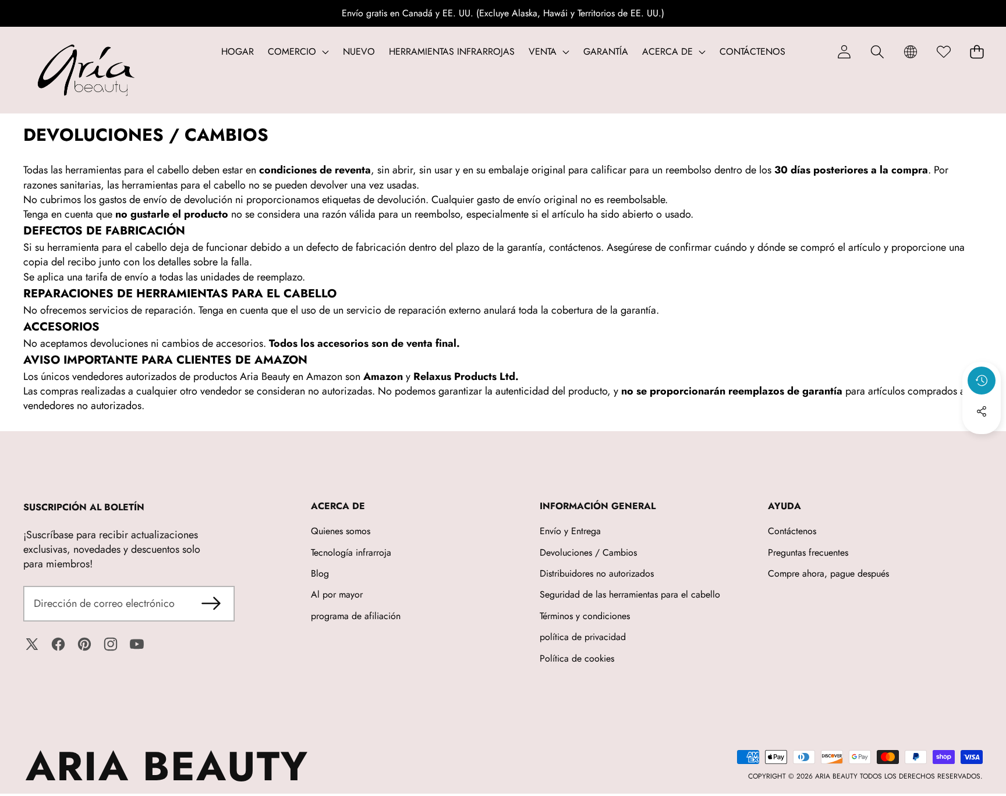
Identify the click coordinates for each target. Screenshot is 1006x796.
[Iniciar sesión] (844, 51)
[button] (877, 51)
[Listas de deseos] (943, 51)
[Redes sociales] (982, 411)
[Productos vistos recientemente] (982, 381)
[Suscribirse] (211, 604)
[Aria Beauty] (86, 70)
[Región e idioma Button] (910, 51)
